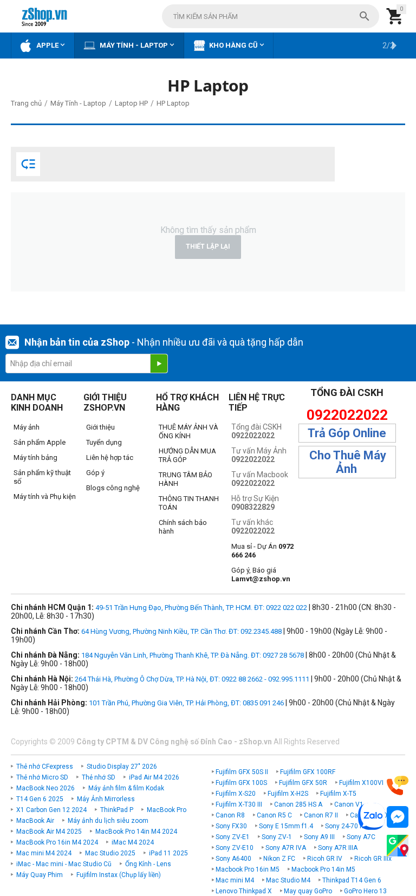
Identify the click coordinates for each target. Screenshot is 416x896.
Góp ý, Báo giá (260, 574)
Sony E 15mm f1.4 (286, 826)
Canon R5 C (274, 815)
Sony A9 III (319, 837)
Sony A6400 (233, 858)
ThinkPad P (116, 810)
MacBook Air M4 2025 (49, 831)
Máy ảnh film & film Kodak (126, 788)
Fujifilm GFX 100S (241, 783)
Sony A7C (361, 837)
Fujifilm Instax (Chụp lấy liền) (118, 875)
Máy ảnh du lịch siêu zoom (108, 820)
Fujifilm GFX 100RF (307, 772)
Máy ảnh (27, 427)
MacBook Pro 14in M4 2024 (136, 831)
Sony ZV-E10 (234, 848)
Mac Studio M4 (288, 880)
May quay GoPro (308, 891)
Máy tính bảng (35, 457)
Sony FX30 (231, 826)
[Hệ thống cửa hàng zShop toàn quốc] (398, 846)
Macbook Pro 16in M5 (248, 869)
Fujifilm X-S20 (236, 793)
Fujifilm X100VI (361, 783)
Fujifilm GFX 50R (303, 783)
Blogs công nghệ (113, 488)
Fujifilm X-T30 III (239, 804)
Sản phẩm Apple (40, 442)
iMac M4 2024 (133, 842)
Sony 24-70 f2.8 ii (350, 826)
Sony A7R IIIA (338, 848)
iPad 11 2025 (168, 853)
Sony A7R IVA (285, 848)
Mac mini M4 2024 (44, 853)
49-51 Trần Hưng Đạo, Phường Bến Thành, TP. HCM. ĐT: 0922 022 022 (201, 607)
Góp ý (95, 473)
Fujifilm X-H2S (288, 793)
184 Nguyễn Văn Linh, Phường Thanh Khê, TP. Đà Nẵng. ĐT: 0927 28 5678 (192, 655)
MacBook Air (35, 820)
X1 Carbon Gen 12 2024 (51, 810)
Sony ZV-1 (277, 837)
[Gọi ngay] (398, 786)
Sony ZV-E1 (233, 837)
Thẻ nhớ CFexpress (44, 766)
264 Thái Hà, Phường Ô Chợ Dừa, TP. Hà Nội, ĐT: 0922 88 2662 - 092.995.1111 (192, 679)
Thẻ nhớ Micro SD (42, 777)
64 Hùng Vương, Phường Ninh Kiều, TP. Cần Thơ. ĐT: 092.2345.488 (181, 631)
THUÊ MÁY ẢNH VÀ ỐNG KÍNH (188, 431)
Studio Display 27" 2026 (122, 766)
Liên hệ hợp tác (109, 457)
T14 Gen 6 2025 (39, 799)
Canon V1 (348, 804)
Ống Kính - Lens (148, 864)
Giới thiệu (100, 427)
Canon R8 (230, 815)
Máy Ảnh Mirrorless (106, 799)
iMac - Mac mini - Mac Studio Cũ (64, 864)
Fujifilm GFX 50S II (242, 772)
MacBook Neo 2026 (45, 788)
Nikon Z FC (279, 858)
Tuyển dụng (104, 442)
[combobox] (270, 16)
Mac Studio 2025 (110, 853)
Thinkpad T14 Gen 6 (351, 880)
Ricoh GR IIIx (373, 858)
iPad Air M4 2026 (154, 777)
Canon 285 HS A (298, 804)
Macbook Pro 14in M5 (323, 869)
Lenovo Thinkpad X (244, 891)
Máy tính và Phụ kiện (45, 496)
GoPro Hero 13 (365, 891)
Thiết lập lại (208, 246)
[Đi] (158, 363)
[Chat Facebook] (398, 817)
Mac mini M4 (235, 880)
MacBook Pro (166, 810)
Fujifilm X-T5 (338, 793)
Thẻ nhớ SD (98, 777)
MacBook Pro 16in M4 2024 (57, 842)
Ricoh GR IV (324, 858)
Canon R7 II (321, 815)
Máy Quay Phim (39, 875)
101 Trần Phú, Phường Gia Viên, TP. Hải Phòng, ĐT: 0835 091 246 (186, 703)
